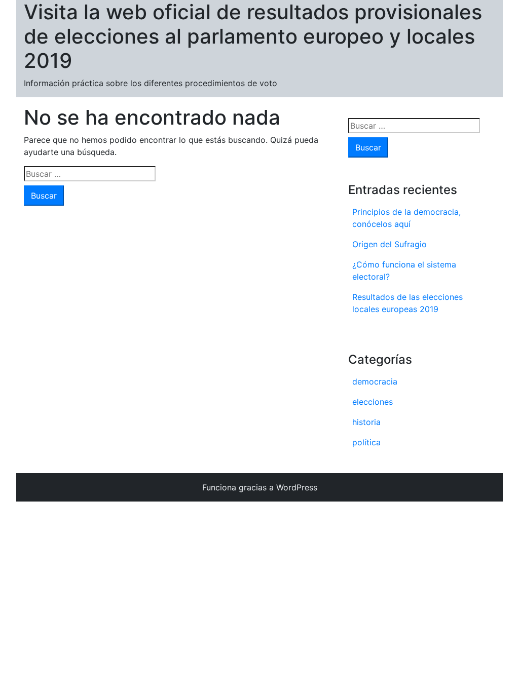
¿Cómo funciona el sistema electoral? (404, 270)
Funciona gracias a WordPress (259, 487)
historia (366, 422)
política (366, 442)
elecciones (372, 402)
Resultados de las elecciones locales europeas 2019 (407, 303)
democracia (374, 381)
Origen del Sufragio (389, 244)
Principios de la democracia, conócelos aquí (406, 218)
